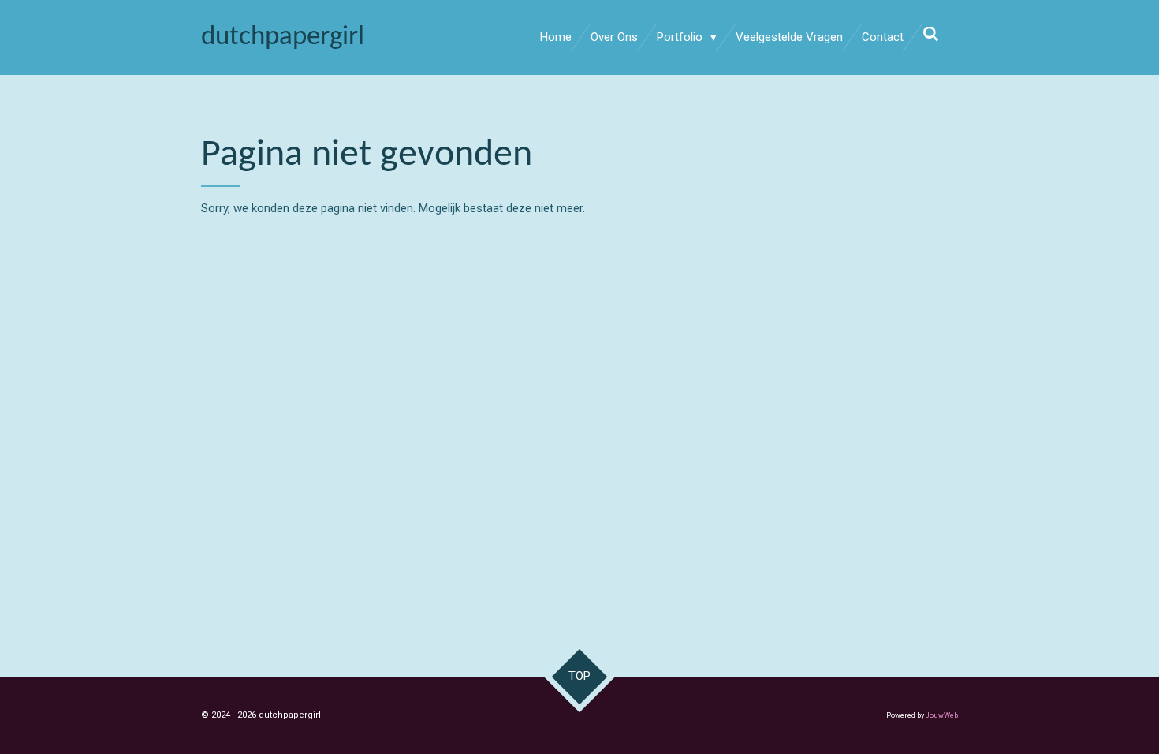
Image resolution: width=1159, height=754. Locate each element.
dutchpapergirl (282, 37)
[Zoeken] (930, 35)
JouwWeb (942, 715)
